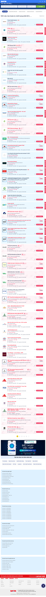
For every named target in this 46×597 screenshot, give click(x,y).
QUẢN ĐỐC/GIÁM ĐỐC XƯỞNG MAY (14, 393)
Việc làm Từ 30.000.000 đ (6, 517)
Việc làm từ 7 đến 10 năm (6, 567)
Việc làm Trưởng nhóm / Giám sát (8, 529)
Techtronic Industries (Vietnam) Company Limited (16, 180)
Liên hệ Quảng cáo (13, 594)
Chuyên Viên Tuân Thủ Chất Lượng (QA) (15, 70)
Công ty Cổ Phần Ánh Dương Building (14, 387)
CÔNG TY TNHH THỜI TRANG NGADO (14, 247)
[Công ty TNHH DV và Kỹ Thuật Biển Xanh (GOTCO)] (4, 205)
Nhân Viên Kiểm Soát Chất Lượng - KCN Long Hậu (17, 322)
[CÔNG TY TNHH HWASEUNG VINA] (4, 113)
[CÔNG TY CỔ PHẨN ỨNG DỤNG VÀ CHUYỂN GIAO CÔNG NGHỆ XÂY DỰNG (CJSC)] (4, 139)
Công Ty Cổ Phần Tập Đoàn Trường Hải (14, 265)
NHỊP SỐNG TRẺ (21, 581)
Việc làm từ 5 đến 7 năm (6, 566)
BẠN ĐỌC (37, 582)
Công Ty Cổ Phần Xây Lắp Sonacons (14, 213)
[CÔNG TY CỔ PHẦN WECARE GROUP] (4, 30)
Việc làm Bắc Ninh (5, 501)
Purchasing (5, 461)
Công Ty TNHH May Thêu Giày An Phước (14, 379)
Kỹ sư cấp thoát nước (27, 464)
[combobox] (9, 6)
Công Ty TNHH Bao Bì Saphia (12, 154)
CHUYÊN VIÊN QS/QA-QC (12, 329)
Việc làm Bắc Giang (5, 499)
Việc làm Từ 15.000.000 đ (6, 514)
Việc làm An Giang (5, 493)
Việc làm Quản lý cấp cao (6, 532)
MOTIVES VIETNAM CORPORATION (13, 96)
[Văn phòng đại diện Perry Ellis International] (4, 163)
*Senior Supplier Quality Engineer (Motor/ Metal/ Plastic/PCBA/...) (17, 229)
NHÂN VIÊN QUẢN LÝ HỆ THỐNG (14, 271)
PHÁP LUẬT (2, 586)
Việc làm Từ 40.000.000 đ (6, 518)
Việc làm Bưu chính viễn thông (7, 483)
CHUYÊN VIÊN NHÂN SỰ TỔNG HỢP (14, 254)
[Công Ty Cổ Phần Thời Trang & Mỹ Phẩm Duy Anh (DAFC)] (4, 354)
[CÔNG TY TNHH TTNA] (4, 39)
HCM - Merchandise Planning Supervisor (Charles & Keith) (15, 370)
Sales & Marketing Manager (13, 128)
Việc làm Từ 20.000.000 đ (6, 515)
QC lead (9, 28)
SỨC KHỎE (29, 584)
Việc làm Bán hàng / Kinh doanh (8, 476)
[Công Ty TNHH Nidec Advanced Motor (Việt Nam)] (4, 273)
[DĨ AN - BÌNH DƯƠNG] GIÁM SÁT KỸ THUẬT (16, 305)
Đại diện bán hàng (20, 461)
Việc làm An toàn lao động (6, 474)
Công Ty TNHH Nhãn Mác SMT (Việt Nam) (14, 47)
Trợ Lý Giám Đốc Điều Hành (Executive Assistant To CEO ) (19, 153)
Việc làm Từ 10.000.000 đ (6, 512)
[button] (42, 1)
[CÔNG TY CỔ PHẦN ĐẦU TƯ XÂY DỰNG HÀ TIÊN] (4, 428)
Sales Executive (11, 119)
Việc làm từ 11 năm (5, 569)
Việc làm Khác (4, 547)
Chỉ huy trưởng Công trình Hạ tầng (14, 337)
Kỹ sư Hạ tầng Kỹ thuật (12, 345)
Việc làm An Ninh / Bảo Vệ (6, 473)
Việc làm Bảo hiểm (5, 479)
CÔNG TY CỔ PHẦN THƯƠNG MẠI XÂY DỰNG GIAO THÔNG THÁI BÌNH (19, 420)
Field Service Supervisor (12, 37)
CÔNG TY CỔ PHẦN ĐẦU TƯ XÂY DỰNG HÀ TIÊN (15, 428)
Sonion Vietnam (10, 21)
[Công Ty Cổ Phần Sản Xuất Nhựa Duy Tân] (4, 291)
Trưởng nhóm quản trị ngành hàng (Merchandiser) (18, 169)
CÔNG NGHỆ (12, 582)
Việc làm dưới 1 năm (5, 563)
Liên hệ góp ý (26, 594)
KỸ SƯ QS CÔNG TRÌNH (12, 426)
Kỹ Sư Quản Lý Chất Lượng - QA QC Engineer (16, 289)
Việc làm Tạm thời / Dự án (6, 544)
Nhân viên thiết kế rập (12, 401)
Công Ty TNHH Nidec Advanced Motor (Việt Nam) (16, 273)
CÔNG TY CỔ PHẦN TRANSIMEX (13, 55)
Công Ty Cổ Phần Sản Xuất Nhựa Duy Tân (14, 290)
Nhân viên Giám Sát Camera (13, 54)
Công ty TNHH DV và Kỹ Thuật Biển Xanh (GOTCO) (16, 204)
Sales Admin (35, 461)
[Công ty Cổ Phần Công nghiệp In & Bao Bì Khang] (4, 80)
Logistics (19, 464)
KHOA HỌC (29, 582)
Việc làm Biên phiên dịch (6, 482)
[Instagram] (42, 578)
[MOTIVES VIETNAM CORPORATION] (4, 97)
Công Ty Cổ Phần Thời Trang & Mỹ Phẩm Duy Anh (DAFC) (17, 353)
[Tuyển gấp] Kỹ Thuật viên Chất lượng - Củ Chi (16, 237)
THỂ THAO (29, 581)
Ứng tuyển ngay (39, 24)
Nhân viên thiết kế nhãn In (13, 86)
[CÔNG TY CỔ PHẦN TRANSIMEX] (4, 56)
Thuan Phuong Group (11, 63)
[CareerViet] (40, 576)
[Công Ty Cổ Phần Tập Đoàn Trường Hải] (4, 265)
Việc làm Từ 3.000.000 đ (6, 508)
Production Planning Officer (13, 95)
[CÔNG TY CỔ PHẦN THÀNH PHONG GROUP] (4, 307)
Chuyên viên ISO (11, 203)
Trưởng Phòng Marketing (12, 245)
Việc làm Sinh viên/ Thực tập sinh (8, 525)
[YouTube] (44, 578)
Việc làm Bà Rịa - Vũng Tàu (7, 495)
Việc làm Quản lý (5, 531)
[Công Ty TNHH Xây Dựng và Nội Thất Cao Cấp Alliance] (4, 315)
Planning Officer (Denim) (12, 103)
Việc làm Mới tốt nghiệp (6, 527)
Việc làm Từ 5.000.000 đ (6, 509)
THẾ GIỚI (2, 584)
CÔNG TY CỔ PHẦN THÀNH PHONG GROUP (15, 307)
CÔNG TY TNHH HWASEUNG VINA (13, 112)
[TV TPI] (4, 72)
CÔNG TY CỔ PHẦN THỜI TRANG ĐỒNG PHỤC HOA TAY (17, 196)
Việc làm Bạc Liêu (5, 496)
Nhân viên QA (10, 78)
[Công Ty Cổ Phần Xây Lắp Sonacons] (4, 213)
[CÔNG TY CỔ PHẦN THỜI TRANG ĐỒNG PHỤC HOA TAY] (4, 197)
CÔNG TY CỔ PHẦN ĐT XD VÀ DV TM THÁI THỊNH (16, 331)
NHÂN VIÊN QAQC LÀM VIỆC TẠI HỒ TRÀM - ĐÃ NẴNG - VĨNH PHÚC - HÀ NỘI (16, 409)
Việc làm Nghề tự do (5, 545)
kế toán (14, 464)
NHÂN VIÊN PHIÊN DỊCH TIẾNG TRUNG (15, 378)
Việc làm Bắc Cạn (5, 498)
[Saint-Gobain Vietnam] (4, 324)
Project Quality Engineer (13, 20)
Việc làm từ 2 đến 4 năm (6, 564)
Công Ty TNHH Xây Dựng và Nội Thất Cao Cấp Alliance (17, 315)
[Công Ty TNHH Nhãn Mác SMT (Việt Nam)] (4, 47)
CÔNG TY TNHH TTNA (11, 38)
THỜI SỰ (2, 582)
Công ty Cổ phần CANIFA (12, 171)
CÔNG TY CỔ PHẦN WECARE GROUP (14, 30)
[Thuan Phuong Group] (4, 64)
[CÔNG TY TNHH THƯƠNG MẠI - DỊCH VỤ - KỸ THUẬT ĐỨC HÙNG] (4, 339)
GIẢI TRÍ (20, 584)
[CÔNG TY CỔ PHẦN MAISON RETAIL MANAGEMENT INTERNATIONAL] (4, 299)
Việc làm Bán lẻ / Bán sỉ (6, 477)
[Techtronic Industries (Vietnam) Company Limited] (4, 179)
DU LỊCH (11, 586)
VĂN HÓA (20, 582)
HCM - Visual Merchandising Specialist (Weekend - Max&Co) (17, 361)
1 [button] (17, 436)
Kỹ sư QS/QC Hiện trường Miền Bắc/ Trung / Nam (17, 386)
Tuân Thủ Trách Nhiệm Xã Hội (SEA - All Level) (17, 111)
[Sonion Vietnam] (4, 22)
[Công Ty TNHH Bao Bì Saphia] (4, 155)
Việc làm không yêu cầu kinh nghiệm (8, 560)
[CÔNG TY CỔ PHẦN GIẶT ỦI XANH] (4, 189)
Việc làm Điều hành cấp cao (7, 534)
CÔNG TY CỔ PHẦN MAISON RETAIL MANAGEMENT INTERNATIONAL (19, 299)
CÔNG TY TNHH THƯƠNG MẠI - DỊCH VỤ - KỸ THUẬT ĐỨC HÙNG (18, 338)
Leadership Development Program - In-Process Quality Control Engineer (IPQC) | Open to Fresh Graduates (18, 178)
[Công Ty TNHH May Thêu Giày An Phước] (4, 380)
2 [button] (19, 436)
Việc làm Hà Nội (5, 490)
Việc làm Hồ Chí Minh (6, 492)
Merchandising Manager (12, 161)
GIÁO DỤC (37, 581)
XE (10, 584)
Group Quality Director (12, 62)
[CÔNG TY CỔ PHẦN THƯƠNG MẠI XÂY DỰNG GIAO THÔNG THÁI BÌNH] (4, 420)
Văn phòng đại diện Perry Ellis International (15, 162)
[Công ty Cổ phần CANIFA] (4, 171)
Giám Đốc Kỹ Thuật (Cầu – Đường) (14, 418)
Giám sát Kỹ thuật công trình (13, 211)
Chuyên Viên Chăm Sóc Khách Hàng (14, 195)
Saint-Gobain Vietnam (11, 323)
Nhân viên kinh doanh (7, 464)
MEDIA (2, 581)
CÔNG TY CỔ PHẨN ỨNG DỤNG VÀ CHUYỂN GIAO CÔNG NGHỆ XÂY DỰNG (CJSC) (19, 138)
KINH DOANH (12, 581)
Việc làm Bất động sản (6, 480)
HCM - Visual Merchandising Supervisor (15, 297)
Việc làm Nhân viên (5, 528)
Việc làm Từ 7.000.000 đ (6, 511)
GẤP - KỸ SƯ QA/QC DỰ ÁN (13, 137)
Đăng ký (39, 3)
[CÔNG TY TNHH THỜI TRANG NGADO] (4, 247)
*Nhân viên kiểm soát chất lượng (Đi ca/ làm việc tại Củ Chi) (19, 220)
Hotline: (32, 594)
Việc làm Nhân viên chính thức (7, 543)
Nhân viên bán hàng (37, 464)
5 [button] (26, 436)
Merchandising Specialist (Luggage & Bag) (16, 145)
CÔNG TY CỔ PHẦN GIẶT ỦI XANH (13, 188)
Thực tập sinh (28, 461)
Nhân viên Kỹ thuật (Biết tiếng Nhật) (15, 280)
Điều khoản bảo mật (20, 594)
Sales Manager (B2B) (13, 45)
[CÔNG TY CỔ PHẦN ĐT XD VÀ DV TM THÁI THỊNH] (4, 331)
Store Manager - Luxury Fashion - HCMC (15, 352)
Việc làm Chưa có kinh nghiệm (7, 561)
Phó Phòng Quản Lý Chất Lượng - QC (15, 187)
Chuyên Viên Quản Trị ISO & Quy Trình (15, 263)
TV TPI (9, 71)
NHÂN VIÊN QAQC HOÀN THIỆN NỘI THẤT (15, 313)
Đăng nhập (43, 3)
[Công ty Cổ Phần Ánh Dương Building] (4, 388)
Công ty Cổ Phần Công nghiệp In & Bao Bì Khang (16, 79)
